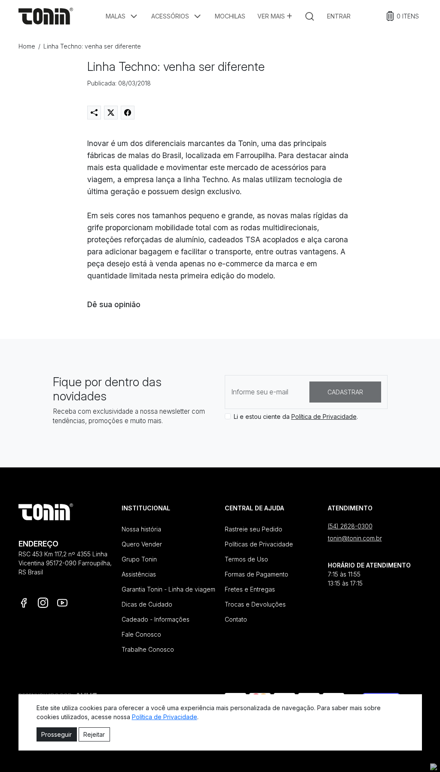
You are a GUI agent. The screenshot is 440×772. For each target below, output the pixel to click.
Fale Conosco (141, 634)
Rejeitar (94, 734)
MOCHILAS (230, 16)
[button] (122, 16)
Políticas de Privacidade (259, 544)
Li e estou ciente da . (296, 416)
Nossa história (141, 529)
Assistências (139, 574)
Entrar (339, 16)
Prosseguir (56, 734)
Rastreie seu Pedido (253, 529)
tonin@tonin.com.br (355, 538)
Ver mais (272, 16)
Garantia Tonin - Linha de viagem (168, 589)
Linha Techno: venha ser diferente (92, 46)
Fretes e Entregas (250, 589)
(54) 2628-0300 (350, 526)
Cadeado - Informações (155, 619)
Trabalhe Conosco (148, 649)
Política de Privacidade (324, 416)
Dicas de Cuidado (147, 604)
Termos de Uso (246, 559)
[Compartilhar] (94, 112)
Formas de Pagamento (256, 574)
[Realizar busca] (309, 16)
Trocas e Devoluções (255, 604)
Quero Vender (142, 544)
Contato (236, 619)
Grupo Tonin (139, 559)
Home (26, 46)
